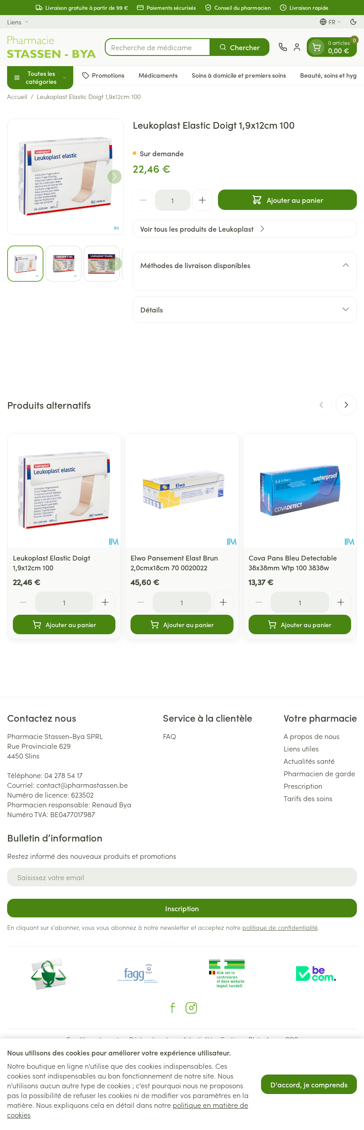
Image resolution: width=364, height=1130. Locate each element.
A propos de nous (312, 736)
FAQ (169, 736)
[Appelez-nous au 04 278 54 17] (282, 47)
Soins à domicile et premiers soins (239, 75)
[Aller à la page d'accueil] (51, 47)
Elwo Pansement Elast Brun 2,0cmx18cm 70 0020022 (174, 562)
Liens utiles (301, 748)
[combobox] (157, 47)
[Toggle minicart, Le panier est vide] (316, 47)
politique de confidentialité (280, 927)
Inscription (182, 908)
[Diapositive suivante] (346, 404)
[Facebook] (172, 1008)
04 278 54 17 (63, 775)
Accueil (17, 96)
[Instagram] (191, 1008)
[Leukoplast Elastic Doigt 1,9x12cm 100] (64, 490)
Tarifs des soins (308, 798)
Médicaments (158, 75)
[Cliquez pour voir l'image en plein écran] (65, 177)
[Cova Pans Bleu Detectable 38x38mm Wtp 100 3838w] (299, 490)
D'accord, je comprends (309, 1084)
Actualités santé (309, 761)
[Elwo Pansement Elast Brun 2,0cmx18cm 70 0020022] (181, 490)
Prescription (303, 785)
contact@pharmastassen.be (82, 785)
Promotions (108, 75)
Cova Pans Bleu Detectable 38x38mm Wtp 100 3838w (293, 562)
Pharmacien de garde (319, 773)
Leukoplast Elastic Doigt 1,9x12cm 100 (51, 562)
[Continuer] (114, 177)
